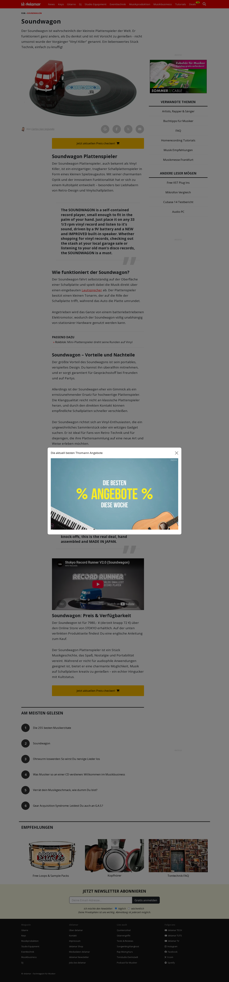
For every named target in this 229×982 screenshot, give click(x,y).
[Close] (177, 453)
